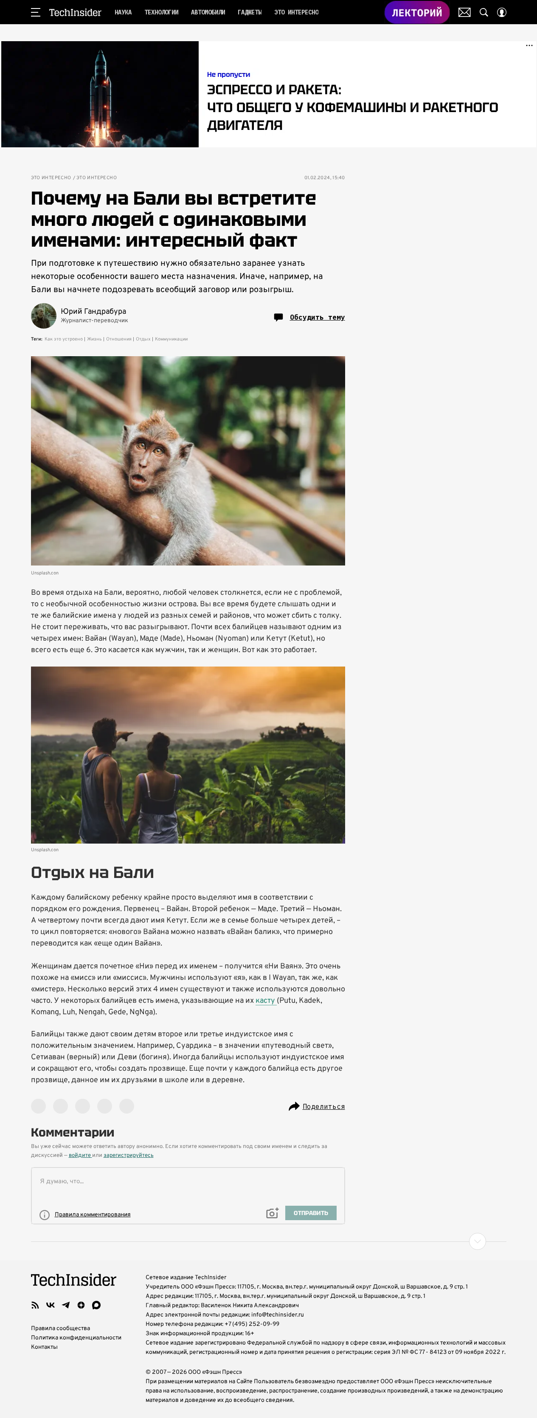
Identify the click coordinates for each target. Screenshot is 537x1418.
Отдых (143, 339)
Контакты (44, 1347)
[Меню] (35, 12)
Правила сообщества (60, 1328)
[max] (96, 1305)
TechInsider (75, 12)
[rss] (35, 1305)
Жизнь (94, 339)
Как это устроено (64, 339)
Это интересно (51, 178)
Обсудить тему (317, 317)
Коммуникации (171, 339)
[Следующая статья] (268, 1241)
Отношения (119, 339)
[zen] (81, 1305)
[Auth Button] (501, 12)
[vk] (50, 1305)
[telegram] (66, 1305)
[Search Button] (484, 12)
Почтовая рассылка (464, 12)
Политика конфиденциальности (76, 1338)
